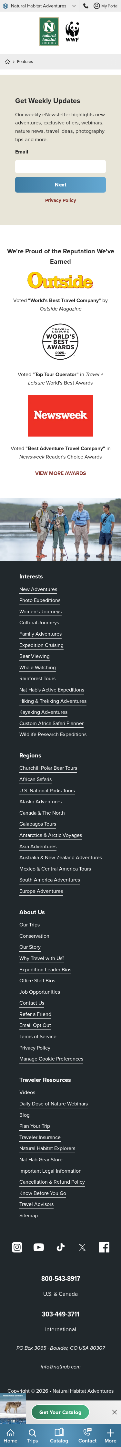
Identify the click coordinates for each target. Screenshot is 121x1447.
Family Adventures (40, 633)
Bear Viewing (34, 656)
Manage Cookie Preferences (51, 1058)
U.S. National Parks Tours (47, 790)
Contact (87, 1440)
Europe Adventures (41, 890)
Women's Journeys (40, 611)
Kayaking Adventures (43, 711)
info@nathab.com (61, 1367)
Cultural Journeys (39, 622)
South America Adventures (49, 879)
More (110, 1440)
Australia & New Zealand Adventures (60, 857)
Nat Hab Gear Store (41, 1159)
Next (60, 184)
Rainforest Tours (37, 678)
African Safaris (35, 779)
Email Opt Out (35, 1025)
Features (25, 61)
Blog (24, 1114)
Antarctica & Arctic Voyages (50, 835)
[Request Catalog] (60, 1412)
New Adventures (38, 589)
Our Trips (29, 924)
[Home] (10, 61)
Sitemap (28, 1215)
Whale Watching (37, 667)
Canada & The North (42, 812)
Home (10, 1440)
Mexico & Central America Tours (55, 868)
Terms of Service (37, 1036)
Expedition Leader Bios (45, 969)
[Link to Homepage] (61, 33)
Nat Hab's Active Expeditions (51, 689)
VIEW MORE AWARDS (60, 473)
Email (21, 151)
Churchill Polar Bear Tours (48, 767)
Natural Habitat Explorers (47, 1148)
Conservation (34, 935)
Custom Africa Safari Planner (51, 723)
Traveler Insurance (40, 1137)
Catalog (59, 1440)
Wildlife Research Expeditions (52, 734)
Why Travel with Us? (41, 958)
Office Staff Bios (37, 980)
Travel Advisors (36, 1204)
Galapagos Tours (37, 823)
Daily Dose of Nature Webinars (53, 1103)
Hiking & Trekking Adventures (52, 700)
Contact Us (31, 1002)
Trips (32, 1440)
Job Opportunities (39, 991)
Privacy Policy (60, 200)
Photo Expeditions (39, 600)
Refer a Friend (35, 1014)
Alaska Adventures (40, 801)
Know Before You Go (42, 1193)
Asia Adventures (37, 846)
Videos (27, 1092)
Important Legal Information (50, 1170)
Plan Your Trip (34, 1125)
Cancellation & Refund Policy (52, 1181)
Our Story (30, 946)
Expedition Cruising (41, 645)
